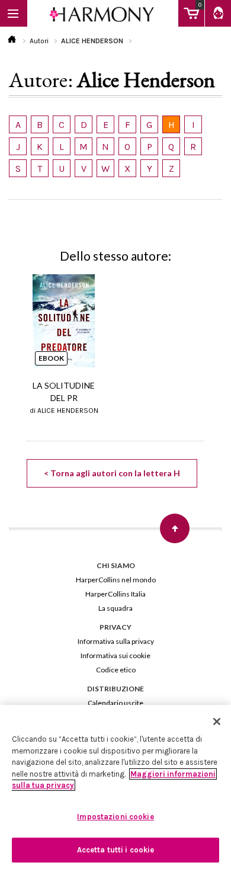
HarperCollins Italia (115, 593)
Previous (29, 323)
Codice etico (116, 669)
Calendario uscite (115, 702)
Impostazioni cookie (115, 816)
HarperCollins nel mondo (116, 579)
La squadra (115, 608)
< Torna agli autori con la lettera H (112, 473)
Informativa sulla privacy (116, 641)
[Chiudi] (217, 721)
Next (202, 323)
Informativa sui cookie (115, 655)
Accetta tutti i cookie (116, 849)
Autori (39, 41)
